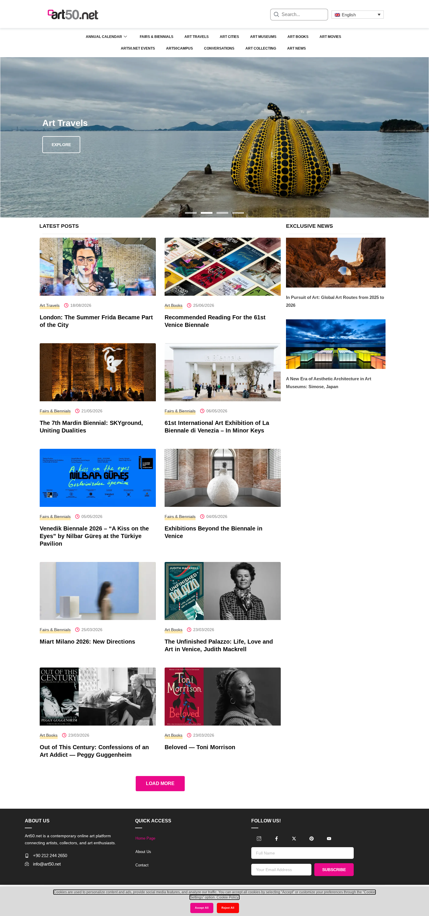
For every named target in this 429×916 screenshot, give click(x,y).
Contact (142, 865)
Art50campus (179, 48)
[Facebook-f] (276, 839)
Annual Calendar (104, 37)
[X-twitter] (294, 839)
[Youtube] (329, 839)
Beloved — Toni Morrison (200, 747)
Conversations (219, 48)
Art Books (297, 37)
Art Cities (229, 37)
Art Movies (330, 37)
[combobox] (299, 14)
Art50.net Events (138, 48)
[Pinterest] (311, 839)
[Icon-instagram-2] (259, 839)
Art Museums (263, 37)
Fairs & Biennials (156, 37)
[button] (191, 213)
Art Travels (196, 37)
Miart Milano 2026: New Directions (87, 641)
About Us (143, 852)
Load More (160, 783)
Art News (296, 48)
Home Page (145, 838)
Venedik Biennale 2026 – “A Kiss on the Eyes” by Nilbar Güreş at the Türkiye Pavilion (94, 536)
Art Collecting (260, 48)
